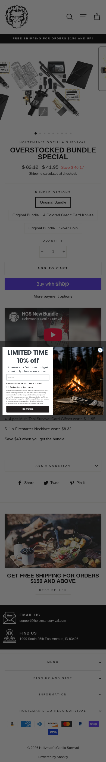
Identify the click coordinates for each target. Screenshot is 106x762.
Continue (27, 409)
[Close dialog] (100, 350)
